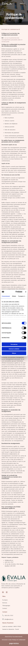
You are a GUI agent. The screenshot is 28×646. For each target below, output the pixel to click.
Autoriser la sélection (14, 348)
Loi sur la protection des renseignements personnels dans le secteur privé (12, 39)
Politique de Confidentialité (18, 639)
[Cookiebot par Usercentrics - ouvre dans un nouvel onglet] (16, 292)
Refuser (14, 353)
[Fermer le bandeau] (25, 291)
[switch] (24, 328)
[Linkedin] (6, 592)
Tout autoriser (14, 344)
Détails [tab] (14, 296)
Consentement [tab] (6, 296)
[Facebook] (3, 592)
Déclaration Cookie (6, 639)
